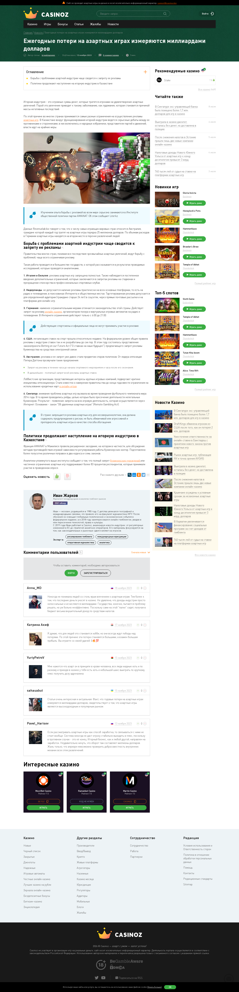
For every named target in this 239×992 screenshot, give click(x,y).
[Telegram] (143, 475)
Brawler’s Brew (190, 246)
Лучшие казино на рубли (37, 884)
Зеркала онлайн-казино (36, 890)
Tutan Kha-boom (191, 353)
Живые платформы (87, 862)
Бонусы (63, 24)
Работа (134, 851)
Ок (170, 987)
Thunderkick (188, 232)
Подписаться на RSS (130, 978)
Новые (27, 845)
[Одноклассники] (139, 475)
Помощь (188, 867)
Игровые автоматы (34, 873)
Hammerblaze (190, 229)
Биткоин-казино (32, 901)
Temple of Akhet (191, 264)
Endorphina (188, 302)
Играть (43, 807)
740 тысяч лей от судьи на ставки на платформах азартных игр (175, 173)
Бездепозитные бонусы (36, 895)
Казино (32, 24)
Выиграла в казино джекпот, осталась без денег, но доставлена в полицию (175, 125)
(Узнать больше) (154, 987)
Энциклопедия (31, 907)
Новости (113, 24)
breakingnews (48, 55)
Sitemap (188, 884)
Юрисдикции (84, 884)
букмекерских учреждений (125, 460)
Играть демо (196, 203)
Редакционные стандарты (197, 878)
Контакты (188, 873)
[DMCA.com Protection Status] (117, 968)
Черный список (32, 851)
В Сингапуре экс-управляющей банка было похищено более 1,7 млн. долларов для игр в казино (176, 110)
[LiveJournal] (130, 475)
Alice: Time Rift (190, 370)
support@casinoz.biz (167, 3)
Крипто (81, 856)
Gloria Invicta (189, 193)
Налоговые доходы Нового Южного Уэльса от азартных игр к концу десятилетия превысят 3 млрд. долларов (175, 158)
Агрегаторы (83, 868)
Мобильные (83, 901)
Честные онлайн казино (36, 879)
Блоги (80, 907)
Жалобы (95, 24)
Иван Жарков (65, 495)
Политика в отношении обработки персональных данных (197, 858)
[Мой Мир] (134, 475)
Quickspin (187, 196)
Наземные (82, 873)
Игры (47, 24)
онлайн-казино (53, 311)
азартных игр (30, 120)
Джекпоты (29, 862)
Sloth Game (188, 299)
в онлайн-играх (68, 386)
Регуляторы (83, 890)
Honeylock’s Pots (192, 211)
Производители (85, 845)
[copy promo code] (47, 801)
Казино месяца (85, 879)
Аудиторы (82, 895)
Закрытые (29, 856)
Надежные (29, 868)
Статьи (79, 24)
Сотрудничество (139, 845)
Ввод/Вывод (84, 851)
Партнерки (136, 856)
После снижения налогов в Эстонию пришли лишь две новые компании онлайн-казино (175, 140)
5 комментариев (111, 55)
